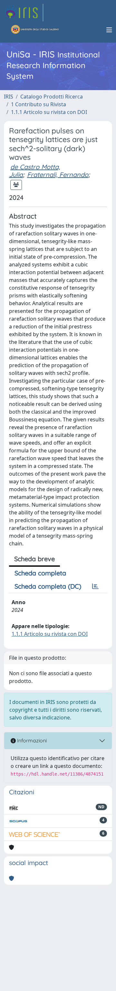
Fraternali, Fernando (57, 174)
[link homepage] (23, 12)
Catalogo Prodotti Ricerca (51, 96)
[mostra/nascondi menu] (109, 30)
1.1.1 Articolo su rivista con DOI (49, 112)
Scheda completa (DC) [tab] (48, 586)
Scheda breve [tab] (34, 559)
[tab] (95, 586)
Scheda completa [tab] (40, 573)
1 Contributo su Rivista (38, 104)
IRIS (8, 96)
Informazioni (31, 740)
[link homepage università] (35, 30)
